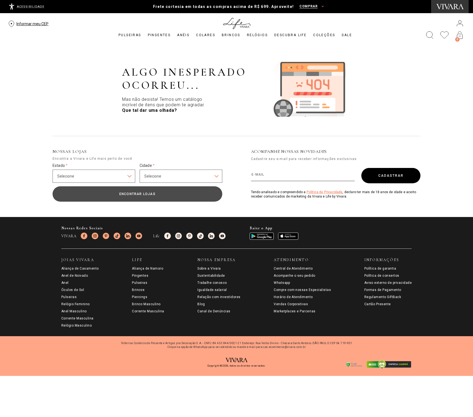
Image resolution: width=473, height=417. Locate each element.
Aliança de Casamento (80, 268)
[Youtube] (138, 236)
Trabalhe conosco (212, 283)
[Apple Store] (288, 236)
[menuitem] (130, 35)
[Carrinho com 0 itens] (459, 35)
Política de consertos (381, 276)
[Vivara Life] (236, 24)
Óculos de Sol (72, 290)
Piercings (139, 297)
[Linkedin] (128, 236)
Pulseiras (69, 297)
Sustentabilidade (211, 276)
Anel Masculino (74, 311)
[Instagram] (95, 236)
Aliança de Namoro (147, 268)
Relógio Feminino (75, 304)
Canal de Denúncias (213, 311)
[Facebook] (84, 236)
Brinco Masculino (146, 304)
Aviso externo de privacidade (388, 283)
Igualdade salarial (212, 290)
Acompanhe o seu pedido (294, 276)
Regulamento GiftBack (382, 297)
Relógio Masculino (76, 325)
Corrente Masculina (77, 318)
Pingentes (140, 276)
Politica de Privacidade (325, 192)
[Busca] (430, 35)
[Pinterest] (106, 236)
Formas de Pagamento (382, 290)
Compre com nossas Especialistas (302, 290)
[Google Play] (262, 236)
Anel (65, 283)
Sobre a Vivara (209, 268)
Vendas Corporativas (291, 304)
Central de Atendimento (293, 268)
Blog (201, 304)
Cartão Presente (377, 304)
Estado (60, 165)
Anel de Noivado (74, 276)
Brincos (138, 290)
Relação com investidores (219, 297)
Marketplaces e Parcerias (295, 311)
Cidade (147, 165)
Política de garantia (380, 268)
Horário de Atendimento (293, 297)
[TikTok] (117, 236)
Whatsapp (282, 283)
